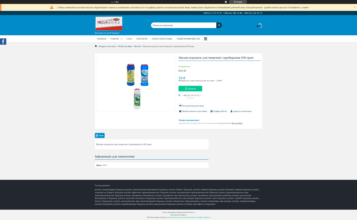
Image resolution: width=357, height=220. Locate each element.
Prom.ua (191, 212)
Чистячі (137, 46)
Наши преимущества (188, 38)
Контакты (142, 38)
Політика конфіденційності (200, 217)
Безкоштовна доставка (193, 105)
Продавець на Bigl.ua (178, 215)
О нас (129, 38)
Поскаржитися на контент (178, 217)
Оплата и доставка (162, 38)
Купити (192, 88)
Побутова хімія (125, 46)
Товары (115, 38)
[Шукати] (219, 24)
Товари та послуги (107, 46)
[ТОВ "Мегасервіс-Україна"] (109, 22)
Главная (101, 38)
